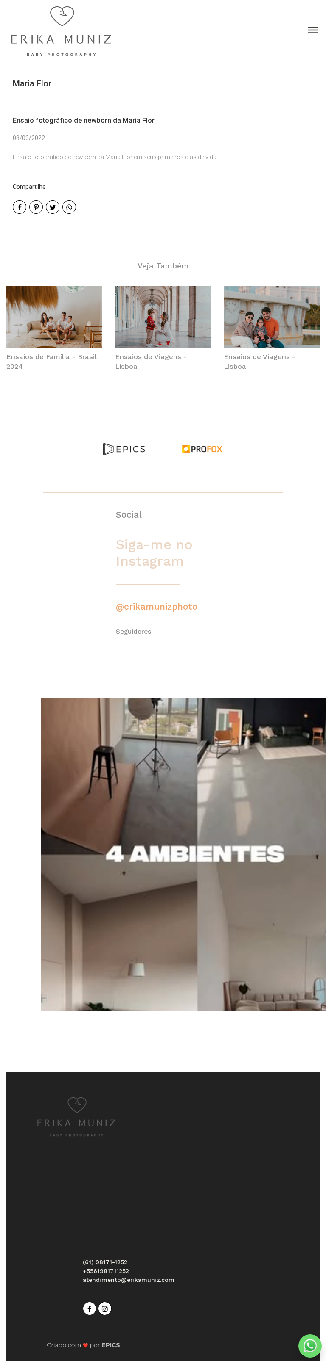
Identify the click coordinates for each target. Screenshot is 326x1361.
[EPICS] (123, 448)
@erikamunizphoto (156, 606)
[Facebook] (90, 1307)
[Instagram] (105, 1307)
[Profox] (202, 448)
